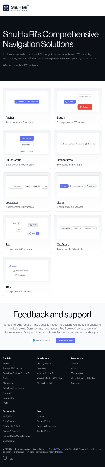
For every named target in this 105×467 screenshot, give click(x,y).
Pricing (6, 378)
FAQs (5, 403)
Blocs (59, 452)
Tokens (74, 363)
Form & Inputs (9, 421)
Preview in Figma (43, 341)
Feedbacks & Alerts (12, 426)
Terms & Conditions (46, 426)
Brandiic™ (53, 449)
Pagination (12, 202)
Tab (8, 244)
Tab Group (63, 244)
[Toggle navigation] (100, 8)
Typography (77, 373)
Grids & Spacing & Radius (83, 378)
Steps (60, 202)
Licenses (41, 416)
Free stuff (7, 393)
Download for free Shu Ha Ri (16, 373)
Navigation (8, 416)
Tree (8, 286)
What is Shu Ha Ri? (46, 373)
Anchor (10, 117)
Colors (74, 368)
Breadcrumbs (65, 160)
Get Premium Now (65, 341)
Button (61, 117)
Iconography (9, 441)
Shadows (75, 383)
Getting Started (44, 363)
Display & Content (11, 431)
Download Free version (13, 388)
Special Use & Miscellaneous (16, 436)
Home (6, 363)
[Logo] (17, 8)
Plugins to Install (44, 383)
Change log (8, 383)
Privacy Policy (43, 421)
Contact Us (8, 398)
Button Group (13, 160)
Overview (41, 368)
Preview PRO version (12, 368)
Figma (81, 449)
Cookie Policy (43, 431)
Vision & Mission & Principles (50, 378)
